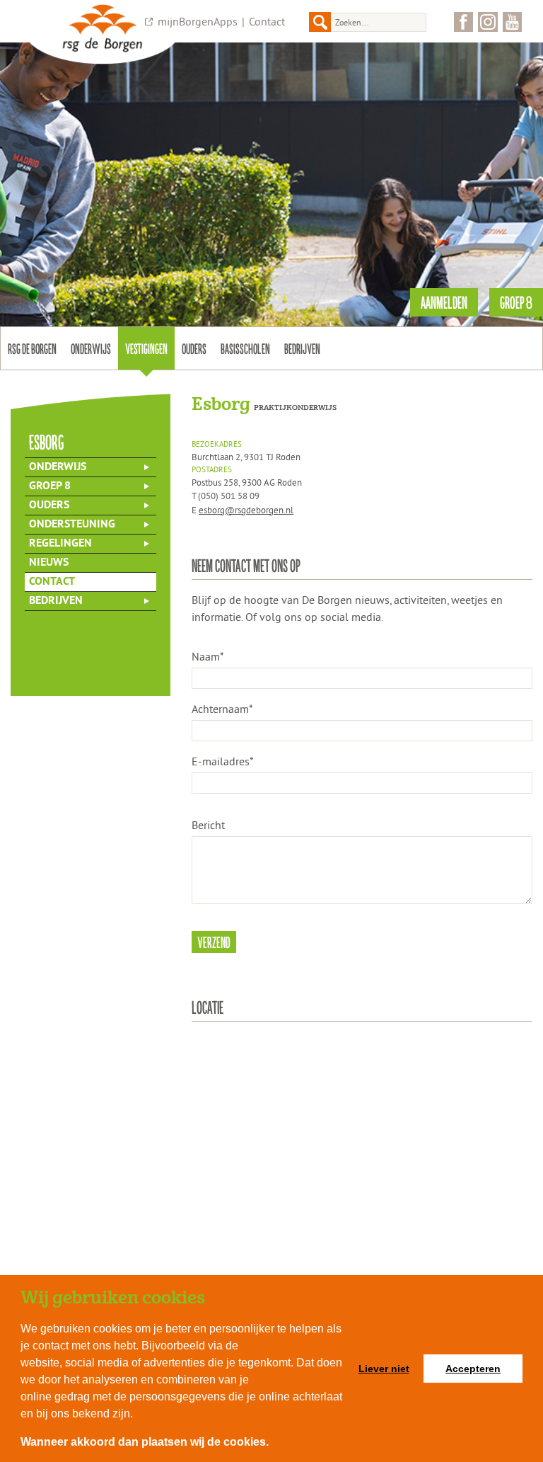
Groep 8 (50, 486)
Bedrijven (302, 348)
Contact (267, 21)
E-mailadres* (223, 761)
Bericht (208, 825)
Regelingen (60, 544)
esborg (46, 441)
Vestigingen (146, 348)
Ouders (194, 348)
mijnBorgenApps (198, 21)
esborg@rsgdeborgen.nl (246, 509)
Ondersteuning (72, 525)
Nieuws (49, 563)
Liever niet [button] (383, 1368)
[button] (274, 1443)
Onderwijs (91, 348)
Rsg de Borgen (32, 348)
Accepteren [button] (473, 1368)
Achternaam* (222, 709)
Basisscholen (245, 348)
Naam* (208, 656)
